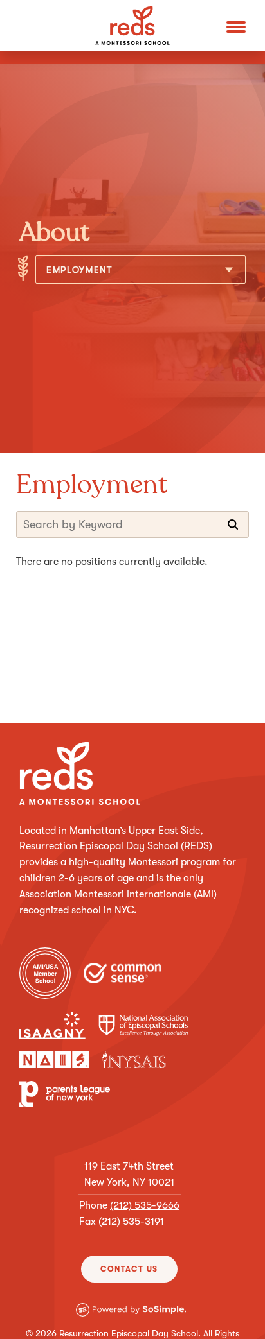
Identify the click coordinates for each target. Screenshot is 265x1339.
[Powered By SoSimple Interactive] (130, 1318)
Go (233, 524)
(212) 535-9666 (144, 1205)
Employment (79, 269)
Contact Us (129, 1269)
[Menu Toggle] (236, 25)
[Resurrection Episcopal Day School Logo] (132, 25)
